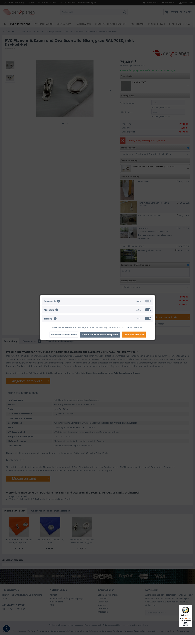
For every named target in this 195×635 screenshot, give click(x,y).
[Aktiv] (148, 301)
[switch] (185, 624)
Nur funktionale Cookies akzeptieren (100, 334)
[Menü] (190, 606)
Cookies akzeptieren (134, 334)
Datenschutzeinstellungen (64, 334)
